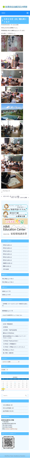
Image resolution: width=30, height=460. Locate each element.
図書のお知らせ (7, 266)
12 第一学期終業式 (8, 324)
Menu (3, 13)
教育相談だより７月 (7, 310)
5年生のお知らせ (7, 257)
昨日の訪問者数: (7, 408)
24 (3, 387)
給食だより (4, 287)
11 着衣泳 (5, 327)
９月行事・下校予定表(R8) (10, 330)
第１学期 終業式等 (8, 353)
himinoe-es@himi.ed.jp (11, 429)
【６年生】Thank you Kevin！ (11, 341)
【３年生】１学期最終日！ (10, 344)
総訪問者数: (6, 411)
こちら (20, 315)
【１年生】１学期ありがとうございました (14, 347)
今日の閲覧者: (6, 405)
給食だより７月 (6, 291)
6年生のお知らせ (7, 260)
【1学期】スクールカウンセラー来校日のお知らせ (14, 304)
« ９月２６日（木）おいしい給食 (10, 196)
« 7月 (2, 390)
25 (7, 387)
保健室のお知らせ (7, 263)
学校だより (4, 274)
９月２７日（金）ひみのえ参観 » (20, 197)
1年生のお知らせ (7, 245)
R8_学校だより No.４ (8, 282)
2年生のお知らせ (7, 248)
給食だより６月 (6, 294)
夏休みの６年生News (8, 333)
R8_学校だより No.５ (8, 278)
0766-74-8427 (8, 425)
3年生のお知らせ (7, 251)
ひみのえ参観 (15, 24)
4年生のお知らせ (7, 254)
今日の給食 (6, 269)
